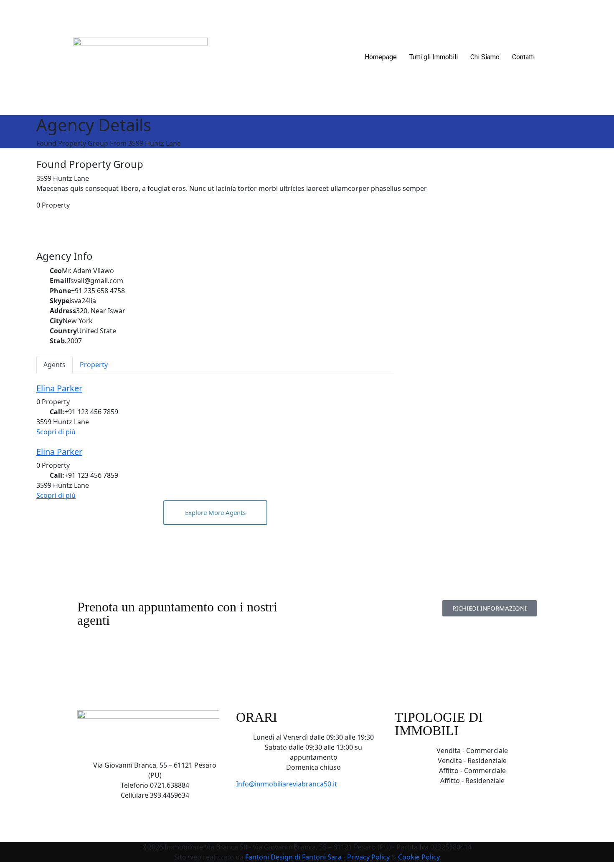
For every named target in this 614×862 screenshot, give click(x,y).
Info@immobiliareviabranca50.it (286, 783)
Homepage (381, 57)
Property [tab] (94, 364)
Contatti (523, 57)
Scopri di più (56, 431)
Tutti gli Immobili (433, 57)
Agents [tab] (54, 364)
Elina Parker (59, 388)
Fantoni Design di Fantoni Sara (294, 857)
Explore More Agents (215, 512)
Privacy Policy (368, 857)
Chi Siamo (485, 57)
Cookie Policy (419, 857)
